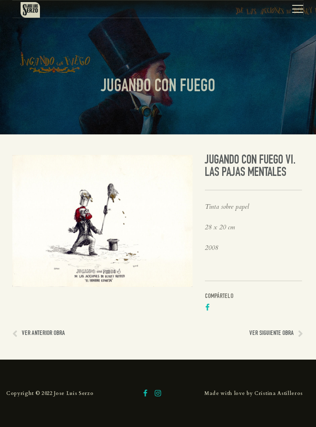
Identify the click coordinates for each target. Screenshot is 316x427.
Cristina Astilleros (278, 393)
